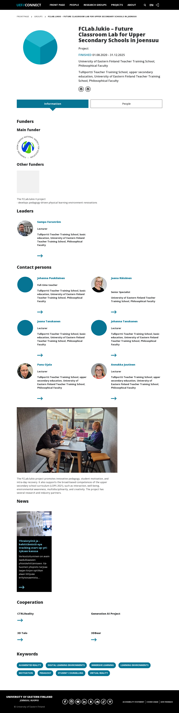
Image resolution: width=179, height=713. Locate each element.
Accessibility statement (133, 702)
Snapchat (90, 702)
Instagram (71, 702)
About (132, 4)
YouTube (78, 702)
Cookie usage (152, 702)
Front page (57, 4)
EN (151, 5)
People (74, 4)
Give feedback (167, 702)
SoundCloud (97, 702)
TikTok (103, 702)
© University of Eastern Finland (29, 701)
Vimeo (110, 702)
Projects (117, 4)
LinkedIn (84, 702)
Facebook (65, 702)
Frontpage (23, 16)
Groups (38, 16)
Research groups (95, 4)
